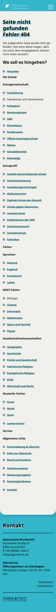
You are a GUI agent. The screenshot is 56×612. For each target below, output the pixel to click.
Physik (11, 331)
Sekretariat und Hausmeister (25, 99)
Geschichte (14, 353)
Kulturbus (13, 239)
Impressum (46, 582)
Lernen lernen (15, 423)
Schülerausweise (17, 468)
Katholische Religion (20, 366)
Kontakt (12, 489)
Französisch (14, 276)
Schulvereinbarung (19, 180)
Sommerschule (16, 233)
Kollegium (13, 106)
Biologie (12, 298)
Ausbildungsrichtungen (22, 187)
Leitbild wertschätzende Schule (26, 174)
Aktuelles (13, 71)
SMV (10, 119)
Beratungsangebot (19, 475)
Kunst (10, 402)
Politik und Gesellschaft (22, 360)
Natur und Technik (18, 324)
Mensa (11, 145)
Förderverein (15, 132)
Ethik (10, 379)
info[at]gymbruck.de (16, 554)
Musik (11, 408)
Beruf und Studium (19, 460)
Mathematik (14, 318)
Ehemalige (13, 158)
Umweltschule (16, 213)
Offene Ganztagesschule (22, 138)
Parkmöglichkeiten (19, 481)
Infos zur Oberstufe (19, 453)
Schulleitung (15, 93)
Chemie (12, 305)
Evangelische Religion (20, 373)
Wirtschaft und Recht (20, 386)
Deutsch (12, 263)
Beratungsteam (17, 112)
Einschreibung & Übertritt (23, 447)
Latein (11, 282)
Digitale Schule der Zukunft (24, 200)
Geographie (14, 347)
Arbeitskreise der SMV (21, 220)
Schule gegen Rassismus (22, 207)
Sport (10, 415)
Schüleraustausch (18, 226)
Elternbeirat (14, 125)
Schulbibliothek (17, 151)
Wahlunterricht (16, 193)
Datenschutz (45, 586)
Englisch (12, 269)
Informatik (13, 311)
